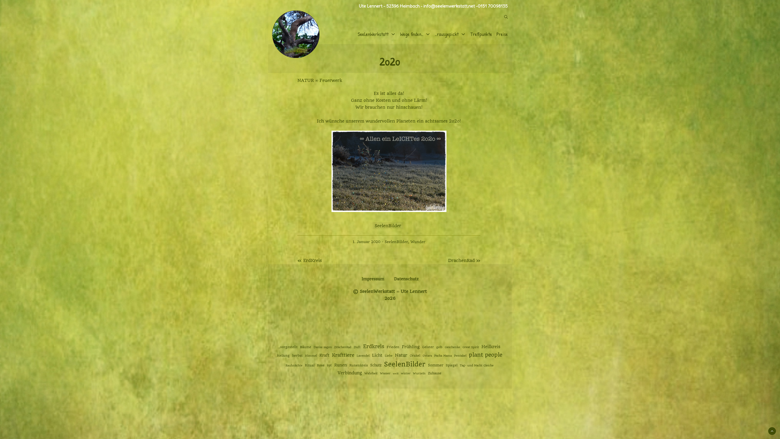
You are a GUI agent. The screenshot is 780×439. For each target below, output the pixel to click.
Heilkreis (490, 346)
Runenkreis (358, 365)
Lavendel (363, 355)
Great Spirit (471, 347)
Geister (428, 347)
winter (406, 373)
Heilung (283, 356)
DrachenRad (342, 347)
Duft (357, 347)
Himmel (311, 355)
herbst (297, 356)
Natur (401, 355)
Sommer (435, 365)
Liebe (388, 355)
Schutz (376, 365)
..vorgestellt (288, 347)
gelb (439, 347)
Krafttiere (343, 355)
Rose (320, 365)
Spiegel (451, 365)
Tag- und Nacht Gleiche (477, 365)
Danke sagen (323, 347)
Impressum (373, 279)
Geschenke (452, 347)
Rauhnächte (294, 365)
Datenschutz (406, 279)
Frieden (393, 347)
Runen (340, 365)
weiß (396, 373)
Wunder (417, 242)
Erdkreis (373, 346)
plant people (485, 355)
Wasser (385, 373)
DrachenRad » (464, 260)
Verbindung (350, 373)
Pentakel (460, 355)
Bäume (305, 347)
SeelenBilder (388, 225)
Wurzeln (419, 373)
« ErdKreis (309, 260)
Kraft (324, 355)
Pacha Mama (443, 355)
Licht (377, 355)
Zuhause (434, 373)
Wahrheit (371, 373)
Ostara (427, 355)
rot (329, 365)
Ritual (309, 365)
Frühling (411, 346)
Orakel (415, 356)
